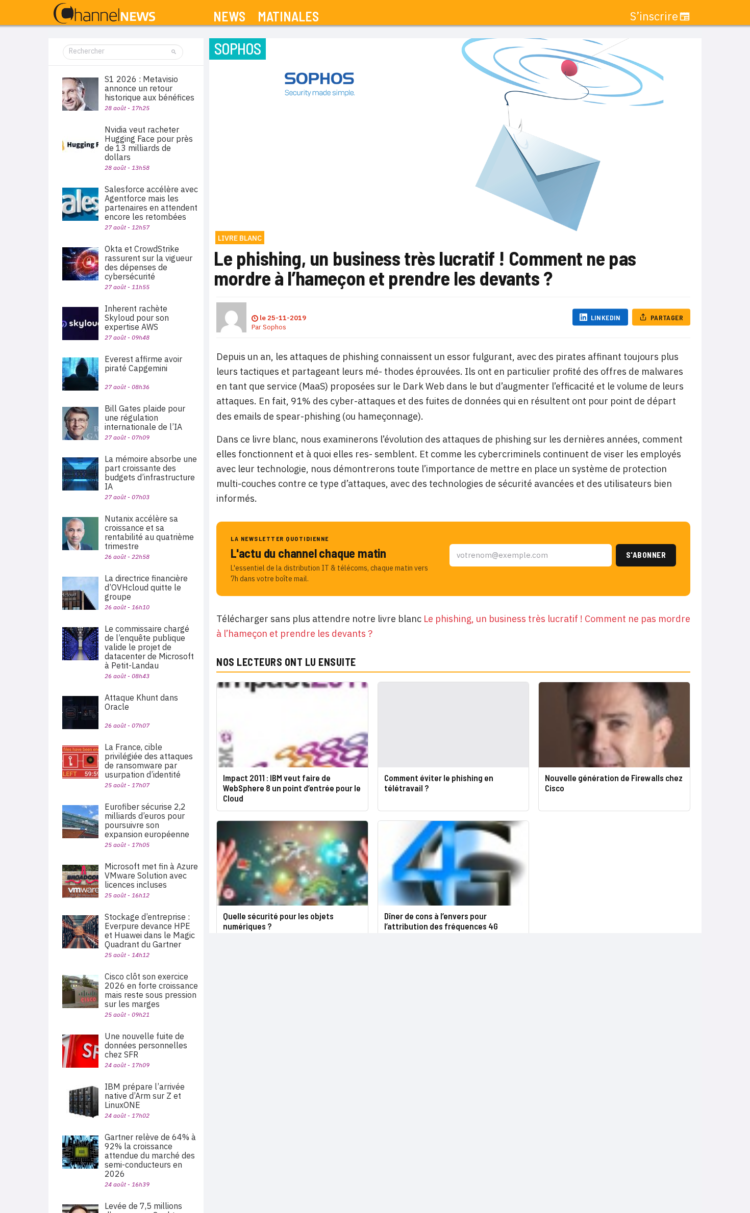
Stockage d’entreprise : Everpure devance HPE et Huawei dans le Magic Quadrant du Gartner (150, 930)
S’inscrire (654, 16)
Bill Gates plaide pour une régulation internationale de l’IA (145, 417)
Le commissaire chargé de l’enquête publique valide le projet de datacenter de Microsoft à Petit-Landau (149, 647)
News (229, 16)
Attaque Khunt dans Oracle (141, 702)
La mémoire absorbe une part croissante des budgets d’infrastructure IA (151, 473)
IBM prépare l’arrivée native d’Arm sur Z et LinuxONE (145, 1095)
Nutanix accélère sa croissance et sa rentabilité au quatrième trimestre (149, 532)
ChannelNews (104, 13)
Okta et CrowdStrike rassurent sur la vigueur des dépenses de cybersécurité (148, 262)
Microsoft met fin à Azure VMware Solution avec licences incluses (151, 875)
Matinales (288, 16)
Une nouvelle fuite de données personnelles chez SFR (146, 1045)
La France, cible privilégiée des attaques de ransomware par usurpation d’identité (149, 761)
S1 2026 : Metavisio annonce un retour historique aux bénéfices (149, 88)
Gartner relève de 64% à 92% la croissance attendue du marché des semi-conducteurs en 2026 (150, 1155)
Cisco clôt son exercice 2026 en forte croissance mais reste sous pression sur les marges (151, 990)
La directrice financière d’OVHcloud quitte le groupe (146, 587)
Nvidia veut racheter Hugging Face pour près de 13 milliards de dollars (149, 143)
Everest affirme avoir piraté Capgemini (143, 363)
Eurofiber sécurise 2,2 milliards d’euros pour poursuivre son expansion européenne (147, 820)
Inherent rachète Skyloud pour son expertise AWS (137, 317)
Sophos (274, 327)
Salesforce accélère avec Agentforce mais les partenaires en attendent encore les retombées (151, 203)
